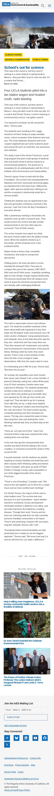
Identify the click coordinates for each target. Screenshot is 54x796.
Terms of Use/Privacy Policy (17, 790)
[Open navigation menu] (49, 6)
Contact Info (35, 758)
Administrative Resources (16, 758)
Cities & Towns (40, 60)
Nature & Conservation (17, 60)
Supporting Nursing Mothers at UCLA (21, 779)
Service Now (10, 772)
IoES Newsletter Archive (15, 726)
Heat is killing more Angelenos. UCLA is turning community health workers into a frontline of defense (24, 604)
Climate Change (13, 55)
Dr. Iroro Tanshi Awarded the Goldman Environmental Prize (23, 642)
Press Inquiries (22, 765)
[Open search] (43, 6)
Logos (20, 772)
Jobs (33, 765)
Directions (9, 765)
